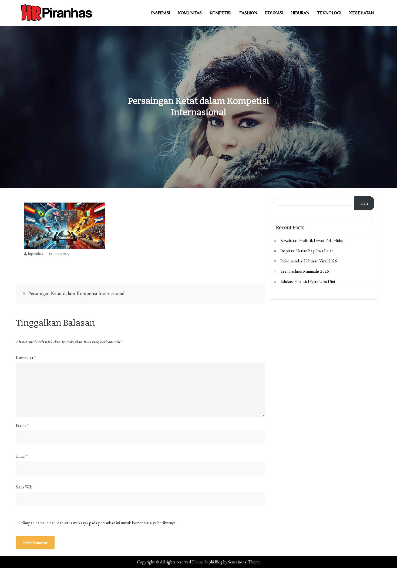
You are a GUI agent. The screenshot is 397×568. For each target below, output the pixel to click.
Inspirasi (160, 13)
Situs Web (24, 487)
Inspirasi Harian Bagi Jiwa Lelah (307, 251)
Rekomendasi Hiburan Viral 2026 (308, 261)
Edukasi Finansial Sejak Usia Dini (307, 281)
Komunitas (190, 13)
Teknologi (329, 13)
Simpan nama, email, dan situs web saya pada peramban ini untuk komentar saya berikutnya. (99, 523)
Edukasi (274, 13)
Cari (364, 203)
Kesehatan (361, 13)
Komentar (26, 357)
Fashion (248, 13)
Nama (22, 425)
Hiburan (300, 13)
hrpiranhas (35, 253)
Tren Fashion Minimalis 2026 (304, 271)
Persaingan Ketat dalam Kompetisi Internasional (76, 293)
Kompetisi (220, 13)
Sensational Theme (244, 562)
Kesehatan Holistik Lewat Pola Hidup (312, 240)
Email (22, 456)
